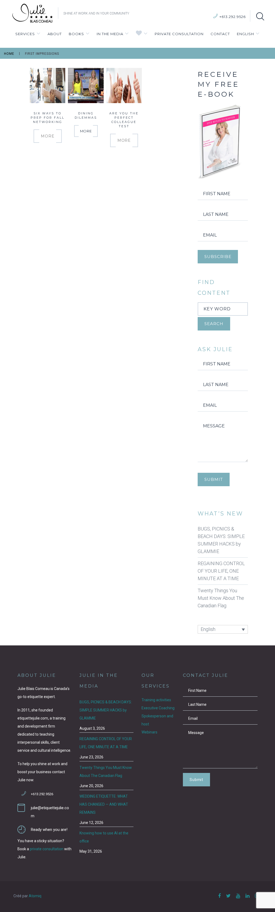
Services (25, 34)
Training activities (156, 700)
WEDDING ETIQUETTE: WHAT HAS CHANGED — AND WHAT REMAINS (103, 804)
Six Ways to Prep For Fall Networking (47, 117)
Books (76, 34)
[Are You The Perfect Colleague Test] (124, 85)
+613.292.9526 (232, 16)
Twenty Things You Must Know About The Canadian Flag (221, 598)
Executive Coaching (158, 708)
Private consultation (179, 34)
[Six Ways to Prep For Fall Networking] (47, 85)
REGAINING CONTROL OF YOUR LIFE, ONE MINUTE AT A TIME (221, 571)
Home (9, 54)
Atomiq (35, 896)
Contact (220, 34)
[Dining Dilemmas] (85, 85)
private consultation (46, 849)
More (47, 136)
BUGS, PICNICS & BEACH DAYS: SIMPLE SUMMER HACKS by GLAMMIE (221, 540)
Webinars (149, 732)
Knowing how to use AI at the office (103, 837)
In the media (110, 34)
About (55, 34)
